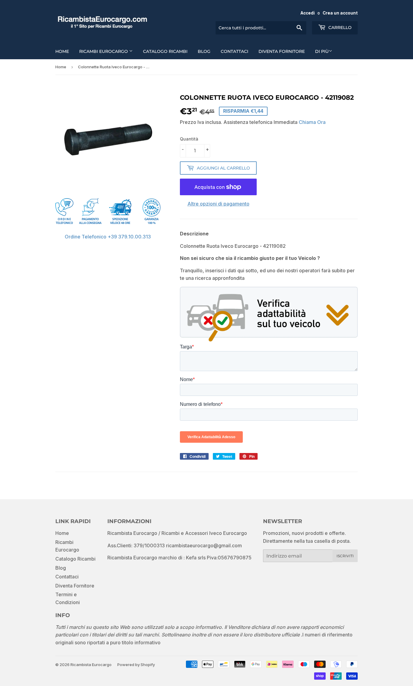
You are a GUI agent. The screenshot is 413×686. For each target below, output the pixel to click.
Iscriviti (345, 556)
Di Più (322, 51)
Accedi (308, 13)
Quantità (189, 138)
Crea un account (340, 13)
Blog (204, 51)
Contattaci (234, 51)
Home (62, 51)
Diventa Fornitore (282, 51)
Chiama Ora (312, 122)
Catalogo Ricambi (165, 51)
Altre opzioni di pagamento (218, 204)
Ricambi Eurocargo (104, 51)
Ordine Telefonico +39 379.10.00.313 (108, 237)
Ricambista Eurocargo (91, 664)
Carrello (339, 27)
